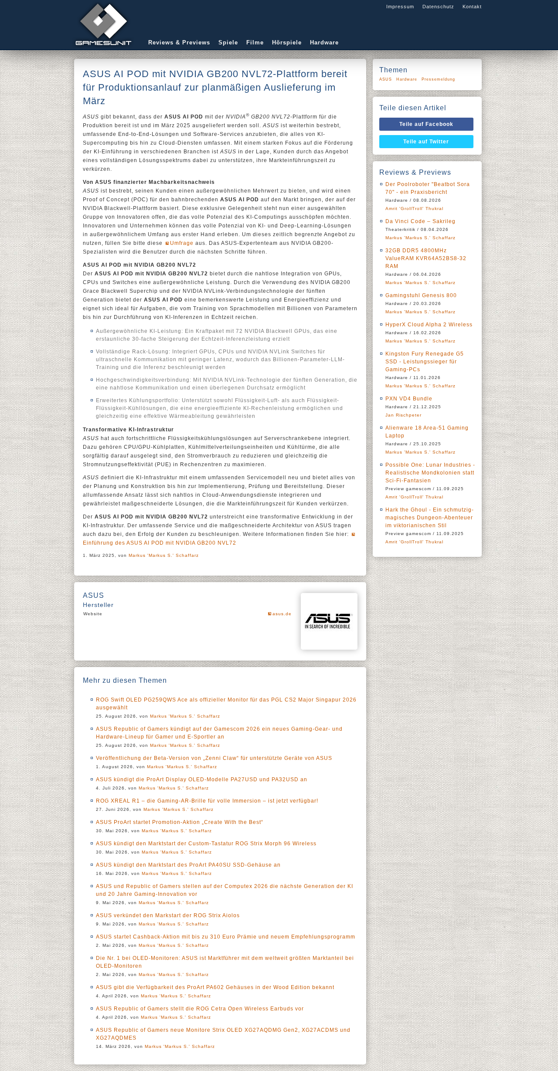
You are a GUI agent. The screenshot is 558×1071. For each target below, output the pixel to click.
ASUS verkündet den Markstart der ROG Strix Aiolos (168, 915)
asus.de (282, 613)
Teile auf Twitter (426, 142)
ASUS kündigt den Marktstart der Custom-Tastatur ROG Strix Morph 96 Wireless (206, 844)
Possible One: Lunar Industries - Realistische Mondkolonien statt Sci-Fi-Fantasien (430, 473)
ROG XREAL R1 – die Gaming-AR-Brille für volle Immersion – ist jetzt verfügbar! (207, 801)
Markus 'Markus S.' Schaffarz (164, 555)
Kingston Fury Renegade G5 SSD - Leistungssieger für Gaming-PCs (424, 362)
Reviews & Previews (179, 42)
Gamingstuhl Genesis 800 (421, 295)
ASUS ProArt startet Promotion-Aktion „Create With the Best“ (179, 822)
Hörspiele (287, 42)
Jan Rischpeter (403, 415)
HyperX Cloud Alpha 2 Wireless (429, 325)
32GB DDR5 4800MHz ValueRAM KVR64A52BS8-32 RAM (425, 258)
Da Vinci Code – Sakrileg (420, 221)
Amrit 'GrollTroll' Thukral (414, 208)
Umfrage (182, 243)
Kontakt (472, 6)
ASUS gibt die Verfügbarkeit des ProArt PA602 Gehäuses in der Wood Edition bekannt (215, 987)
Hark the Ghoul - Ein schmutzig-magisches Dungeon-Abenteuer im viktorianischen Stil (429, 518)
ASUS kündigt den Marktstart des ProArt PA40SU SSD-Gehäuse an (188, 865)
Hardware (324, 42)
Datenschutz (438, 6)
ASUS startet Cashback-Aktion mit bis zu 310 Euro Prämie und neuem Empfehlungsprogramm (225, 937)
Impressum (400, 6)
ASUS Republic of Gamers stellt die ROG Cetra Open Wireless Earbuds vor (200, 1009)
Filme (255, 42)
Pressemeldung (438, 79)
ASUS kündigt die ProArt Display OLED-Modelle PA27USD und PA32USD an (201, 779)
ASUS (385, 79)
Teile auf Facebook (426, 124)
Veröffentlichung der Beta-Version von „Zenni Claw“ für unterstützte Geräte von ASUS (214, 758)
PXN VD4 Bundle (408, 399)
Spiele (228, 42)
